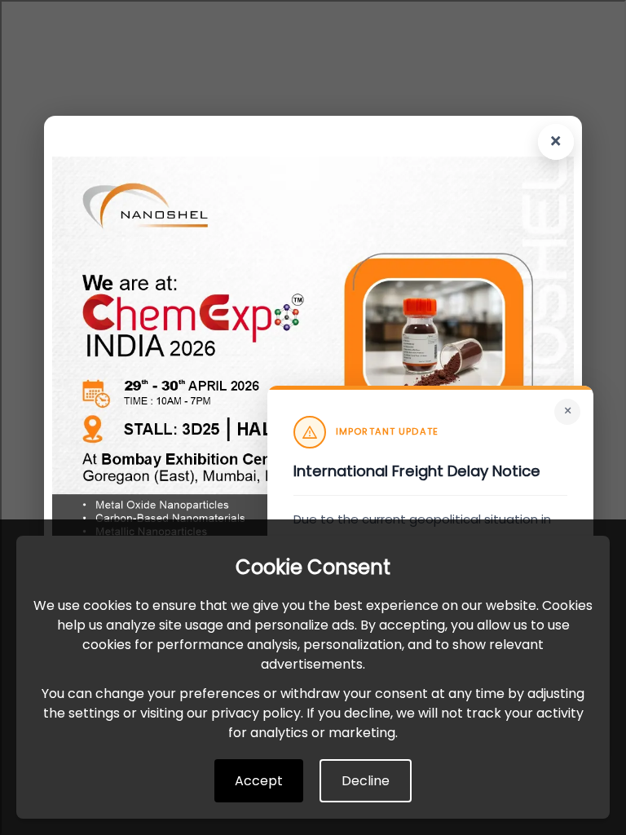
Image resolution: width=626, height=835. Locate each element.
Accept (259, 780)
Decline (366, 780)
